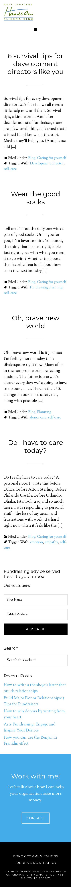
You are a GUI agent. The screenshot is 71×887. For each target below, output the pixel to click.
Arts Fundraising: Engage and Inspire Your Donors (30, 727)
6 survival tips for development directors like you (35, 64)
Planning (44, 412)
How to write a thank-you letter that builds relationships (35, 688)
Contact (35, 818)
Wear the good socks (35, 198)
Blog (31, 158)
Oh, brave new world (35, 322)
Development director (47, 163)
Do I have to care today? (35, 446)
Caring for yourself (51, 158)
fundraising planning (46, 287)
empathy (51, 542)
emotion (36, 542)
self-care (10, 169)
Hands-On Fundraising (36, 13)
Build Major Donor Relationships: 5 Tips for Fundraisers (34, 701)
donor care (38, 417)
